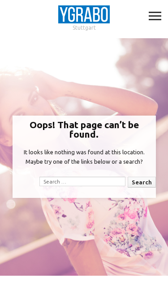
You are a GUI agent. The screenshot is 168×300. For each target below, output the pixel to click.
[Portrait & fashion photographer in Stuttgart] (84, 14)
